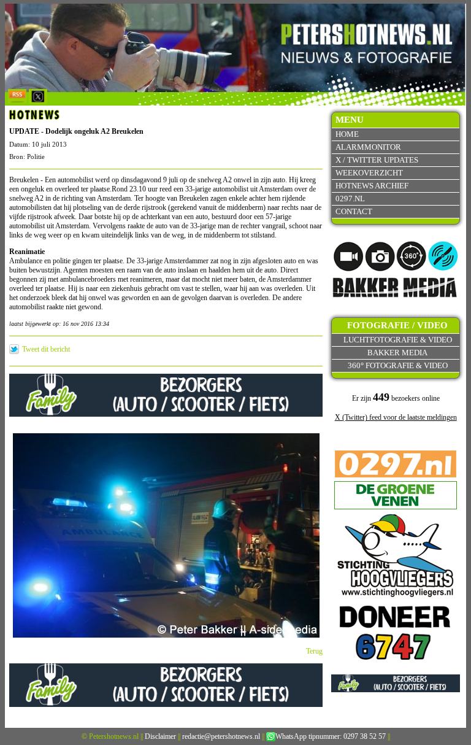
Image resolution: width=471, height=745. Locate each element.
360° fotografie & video (398, 365)
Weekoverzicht (369, 172)
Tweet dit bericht (46, 349)
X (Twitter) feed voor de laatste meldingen (396, 417)
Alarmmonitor (368, 147)
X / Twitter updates (376, 159)
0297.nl (350, 198)
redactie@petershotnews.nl (221, 736)
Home (347, 134)
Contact (353, 211)
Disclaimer (160, 736)
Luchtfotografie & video (397, 339)
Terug (314, 651)
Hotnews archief (371, 185)
